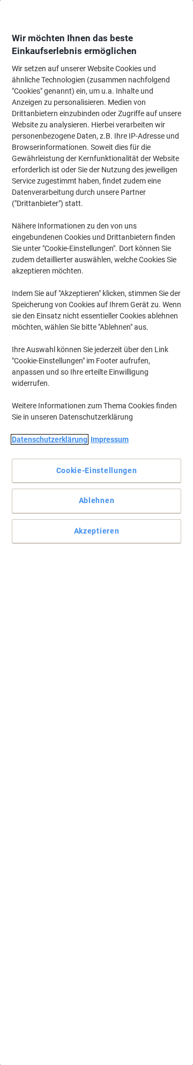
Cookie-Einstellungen (96, 470)
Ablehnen (97, 500)
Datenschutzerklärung (49, 439)
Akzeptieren (97, 531)
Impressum (110, 439)
